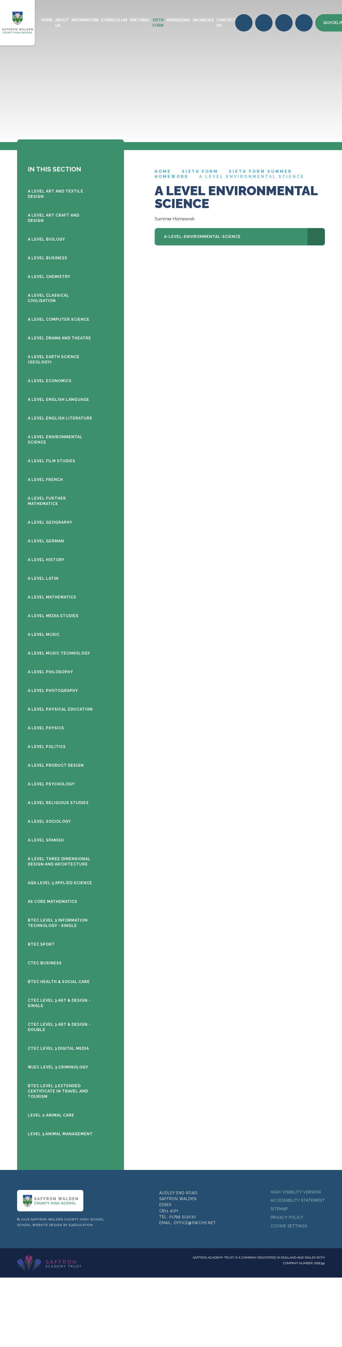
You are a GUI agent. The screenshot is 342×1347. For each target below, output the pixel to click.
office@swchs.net (195, 1223)
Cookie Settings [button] (289, 1226)
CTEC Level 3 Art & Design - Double (59, 1027)
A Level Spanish (46, 840)
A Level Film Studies (51, 461)
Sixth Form (200, 171)
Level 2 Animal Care (51, 1115)
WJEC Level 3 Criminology (58, 1067)
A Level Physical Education (60, 709)
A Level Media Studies (53, 616)
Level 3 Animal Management (60, 1134)
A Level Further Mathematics (47, 501)
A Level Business (47, 258)
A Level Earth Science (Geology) (54, 359)
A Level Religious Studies (58, 803)
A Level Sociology (49, 821)
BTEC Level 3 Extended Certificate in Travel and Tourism (58, 1091)
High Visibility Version (296, 1192)
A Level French (45, 479)
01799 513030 (182, 1217)
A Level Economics (50, 381)
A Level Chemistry (49, 277)
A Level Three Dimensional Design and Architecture (59, 861)
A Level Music (44, 634)
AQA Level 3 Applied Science (60, 883)
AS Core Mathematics (52, 901)
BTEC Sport (41, 944)
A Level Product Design (56, 765)
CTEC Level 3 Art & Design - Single (59, 1003)
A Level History (46, 560)
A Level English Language (58, 399)
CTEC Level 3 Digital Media (58, 1048)
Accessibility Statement (298, 1200)
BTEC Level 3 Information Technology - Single (58, 923)
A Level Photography (53, 690)
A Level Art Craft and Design (53, 218)
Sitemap (279, 1209)
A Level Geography (50, 522)
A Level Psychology (51, 784)
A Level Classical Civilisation (48, 298)
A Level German (46, 541)
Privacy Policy (287, 1217)
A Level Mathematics (52, 597)
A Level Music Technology (59, 653)
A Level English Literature (60, 418)
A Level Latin (43, 578)
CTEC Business (45, 963)
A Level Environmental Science (252, 176)
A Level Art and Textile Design (55, 194)
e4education (81, 1225)
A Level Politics (47, 747)
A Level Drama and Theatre (59, 338)
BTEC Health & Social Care (59, 982)
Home (163, 171)
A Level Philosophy (50, 672)
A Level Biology (46, 239)
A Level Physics (46, 728)
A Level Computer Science (59, 319)
